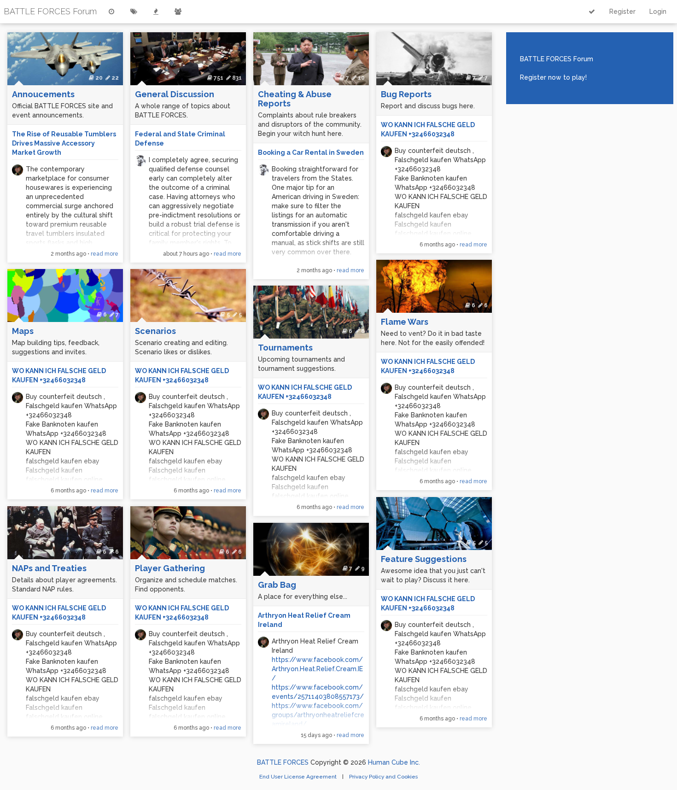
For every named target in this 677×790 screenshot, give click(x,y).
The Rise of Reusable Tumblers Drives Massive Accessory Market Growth (64, 143)
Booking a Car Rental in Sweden (311, 152)
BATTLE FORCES (283, 762)
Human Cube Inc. (394, 762)
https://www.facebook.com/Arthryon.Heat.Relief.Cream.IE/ (317, 669)
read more (104, 254)
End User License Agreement (298, 776)
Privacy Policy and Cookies (383, 776)
